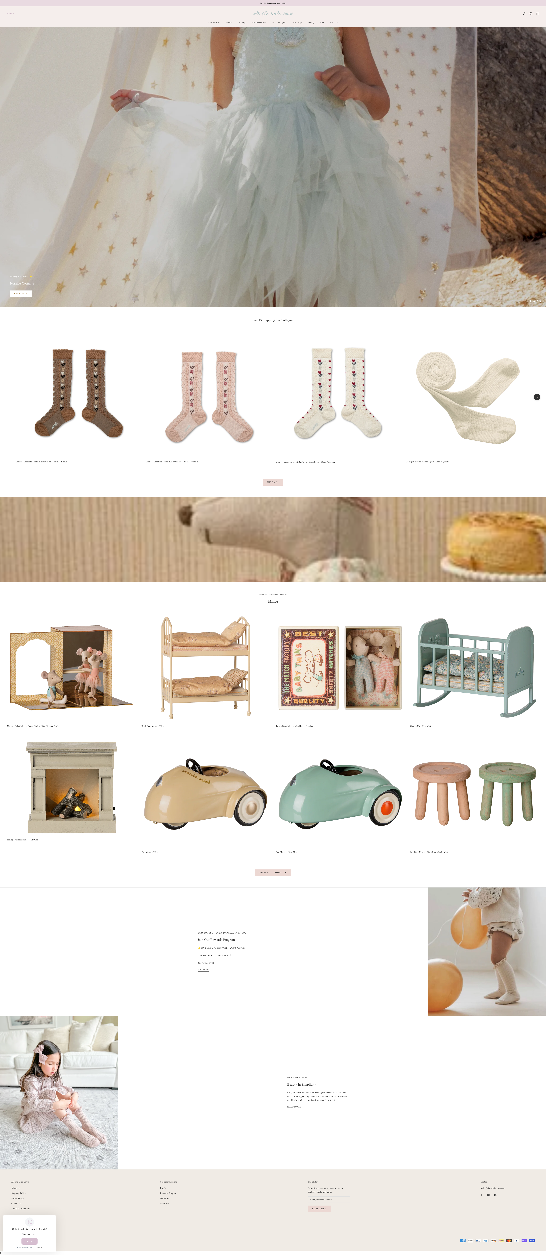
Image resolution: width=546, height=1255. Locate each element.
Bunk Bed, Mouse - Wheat (153, 726)
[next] (537, 397)
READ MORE (294, 1106)
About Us (15, 1188)
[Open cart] (537, 13)
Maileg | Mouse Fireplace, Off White (23, 840)
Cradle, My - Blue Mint (420, 726)
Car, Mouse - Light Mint (286, 852)
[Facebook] (482, 1195)
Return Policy (17, 1198)
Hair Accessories (259, 22)
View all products (273, 873)
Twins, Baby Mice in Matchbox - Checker (294, 726)
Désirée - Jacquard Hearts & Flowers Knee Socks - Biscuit (41, 462)
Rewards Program (168, 1193)
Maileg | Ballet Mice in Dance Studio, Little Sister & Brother (33, 726)
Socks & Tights (279, 22)
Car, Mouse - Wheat (150, 852)
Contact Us (16, 1203)
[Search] (531, 13)
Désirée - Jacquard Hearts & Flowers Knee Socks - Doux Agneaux (305, 462)
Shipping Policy (18, 1193)
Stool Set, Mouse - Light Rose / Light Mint (429, 852)
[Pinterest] (495, 1195)
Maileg (311, 22)
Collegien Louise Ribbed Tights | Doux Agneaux (427, 462)
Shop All (273, 482)
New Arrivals (214, 22)
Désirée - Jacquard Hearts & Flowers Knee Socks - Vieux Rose (173, 462)
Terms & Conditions (20, 1208)
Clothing (242, 22)
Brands (229, 22)
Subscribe (319, 1209)
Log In (163, 1188)
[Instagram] (488, 1195)
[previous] (9, 397)
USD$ (9, 13)
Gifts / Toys (297, 22)
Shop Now (20, 294)
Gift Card (164, 1203)
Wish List (334, 22)
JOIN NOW (203, 969)
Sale (322, 22)
